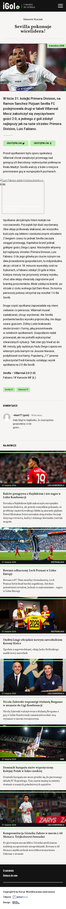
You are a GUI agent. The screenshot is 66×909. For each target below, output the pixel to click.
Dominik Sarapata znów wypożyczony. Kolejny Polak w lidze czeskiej (28, 769)
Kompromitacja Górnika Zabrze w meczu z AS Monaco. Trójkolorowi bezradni (33, 835)
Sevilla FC (9, 389)
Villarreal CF (23, 389)
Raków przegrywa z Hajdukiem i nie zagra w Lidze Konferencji (32, 495)
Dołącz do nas (10, 875)
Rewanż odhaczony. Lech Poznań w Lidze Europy (29, 572)
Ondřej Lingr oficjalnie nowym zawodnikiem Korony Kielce (32, 641)
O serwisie (8, 870)
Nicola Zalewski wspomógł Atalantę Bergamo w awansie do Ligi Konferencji (33, 703)
